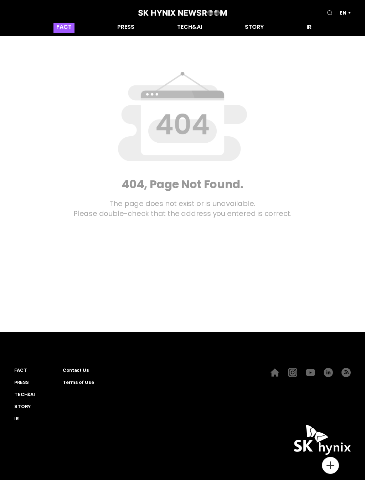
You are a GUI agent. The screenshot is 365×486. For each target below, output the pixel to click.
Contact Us (76, 370)
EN (343, 12)
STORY (254, 27)
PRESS (125, 27)
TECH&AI (189, 27)
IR (309, 27)
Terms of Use (78, 382)
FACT (64, 27)
